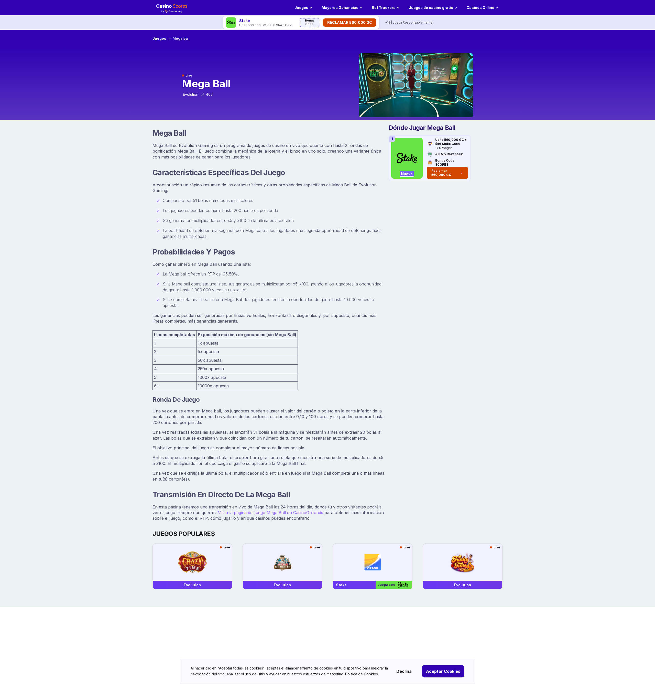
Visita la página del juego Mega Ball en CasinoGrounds (270, 512)
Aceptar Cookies (443, 671)
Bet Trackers (384, 7)
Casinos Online (480, 7)
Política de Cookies (361, 674)
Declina (404, 671)
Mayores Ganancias (340, 7)
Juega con (386, 585)
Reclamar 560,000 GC (349, 22)
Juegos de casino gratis (431, 7)
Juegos (301, 7)
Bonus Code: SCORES (309, 23)
